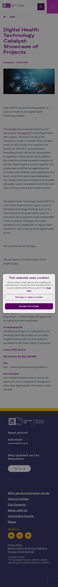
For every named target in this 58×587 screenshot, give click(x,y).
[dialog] (29, 293)
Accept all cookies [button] (29, 306)
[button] (29, 297)
